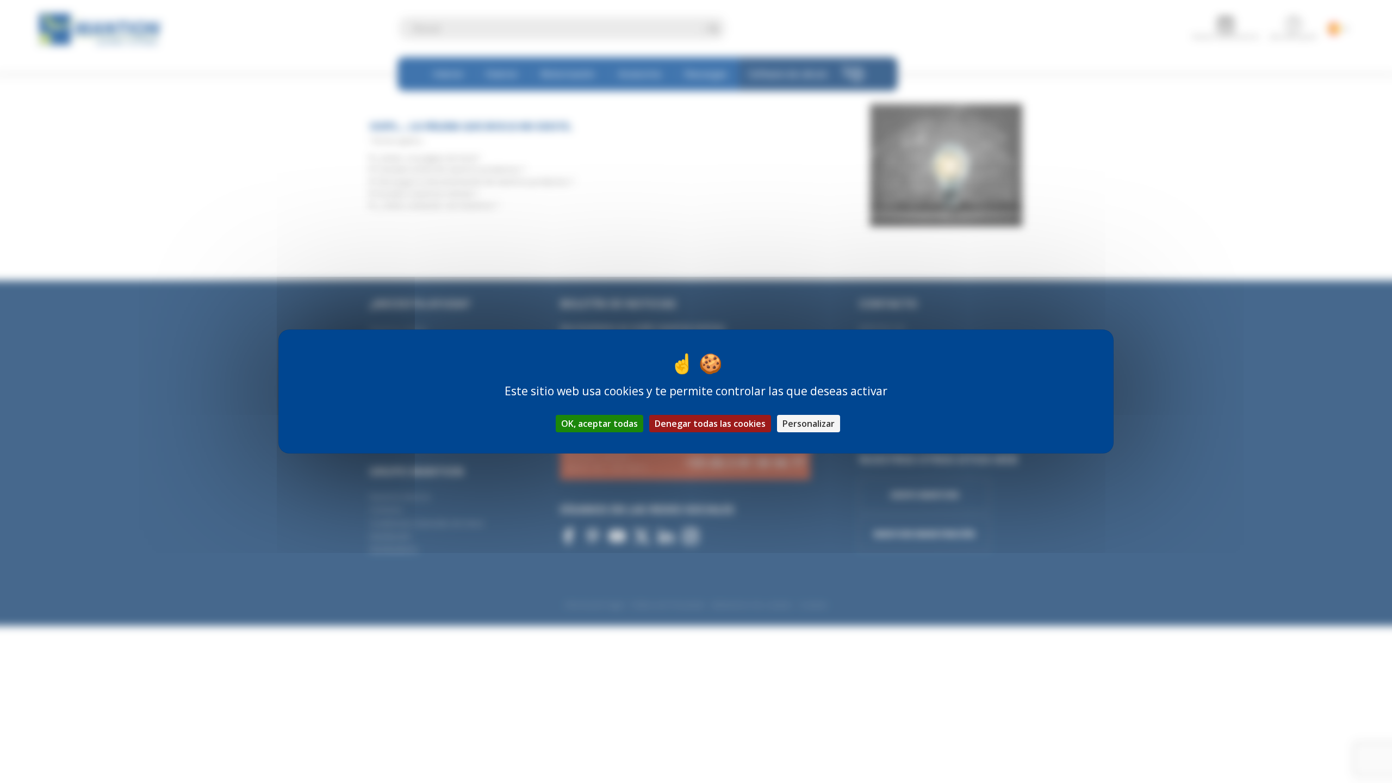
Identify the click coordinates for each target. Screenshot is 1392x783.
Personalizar (808, 424)
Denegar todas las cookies (710, 424)
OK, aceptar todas (599, 424)
